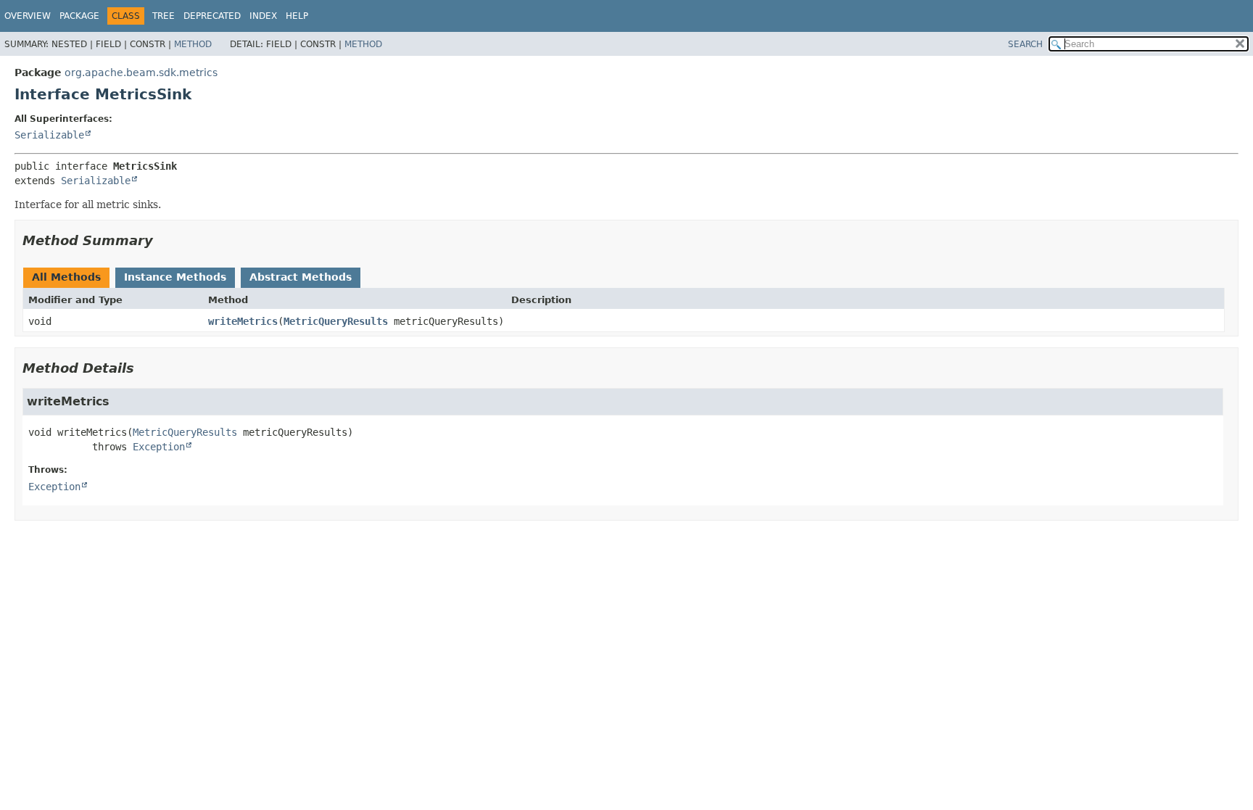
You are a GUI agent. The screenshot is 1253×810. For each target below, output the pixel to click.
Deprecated (212, 16)
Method (193, 44)
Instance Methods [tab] (175, 277)
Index (263, 16)
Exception (159, 446)
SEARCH (1025, 44)
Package (79, 16)
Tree (163, 16)
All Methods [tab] (66, 277)
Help (297, 16)
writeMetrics (243, 321)
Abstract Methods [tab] (300, 277)
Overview (27, 16)
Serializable (49, 135)
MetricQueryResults (336, 321)
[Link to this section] (163, 240)
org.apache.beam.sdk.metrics (141, 72)
